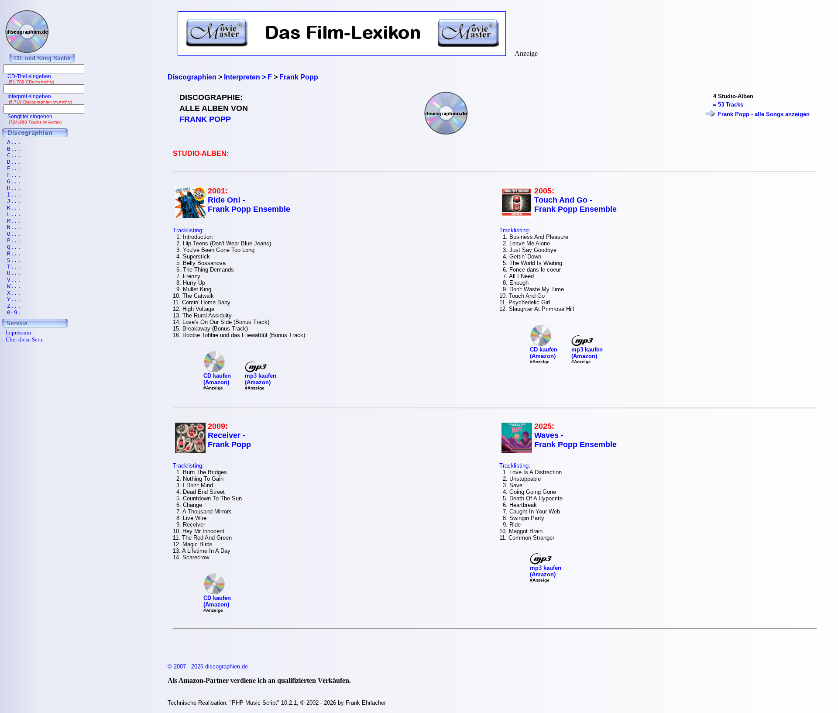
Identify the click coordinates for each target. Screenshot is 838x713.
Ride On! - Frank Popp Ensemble (249, 205)
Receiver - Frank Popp (229, 440)
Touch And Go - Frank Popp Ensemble (575, 205)
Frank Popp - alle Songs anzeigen (764, 114)
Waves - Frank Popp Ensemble (575, 440)
